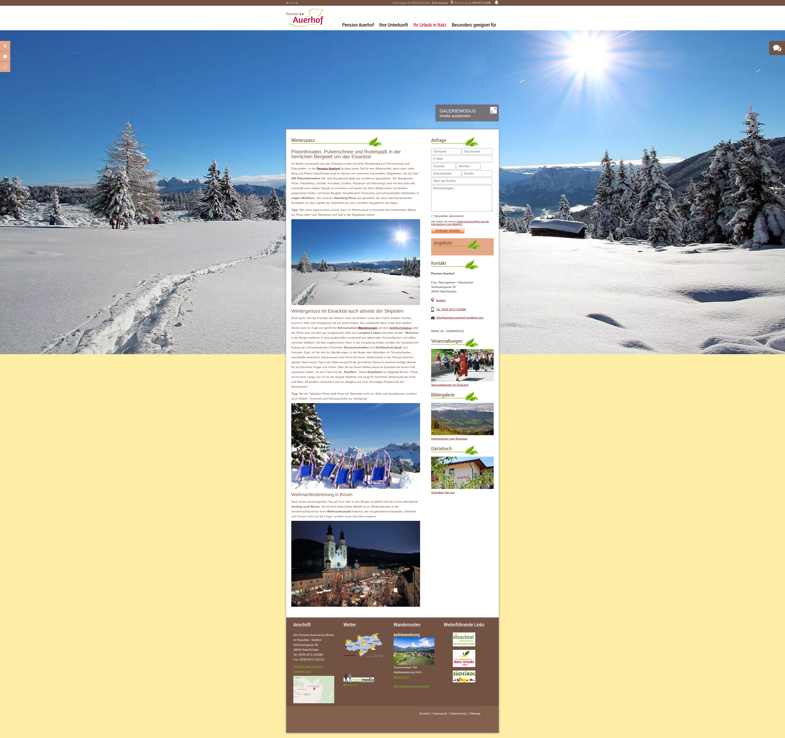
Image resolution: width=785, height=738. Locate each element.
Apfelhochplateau (400, 327)
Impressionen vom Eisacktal (449, 438)
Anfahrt (441, 300)
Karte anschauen (440, 2)
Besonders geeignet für (474, 25)
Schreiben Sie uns (443, 492)
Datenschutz (458, 713)
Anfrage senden (447, 230)
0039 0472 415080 (481, 2)
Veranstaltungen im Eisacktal (449, 384)
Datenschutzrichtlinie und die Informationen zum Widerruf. (460, 223)
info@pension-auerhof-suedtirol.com (459, 317)
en (296, 2)
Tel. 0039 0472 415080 (451, 309)
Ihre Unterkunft (393, 25)
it (292, 2)
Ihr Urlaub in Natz (429, 25)
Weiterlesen (401, 677)
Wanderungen (367, 327)
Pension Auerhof (358, 25)
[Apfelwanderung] (414, 651)
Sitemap (475, 713)
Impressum (440, 713)
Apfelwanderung (407, 634)
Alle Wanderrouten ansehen (412, 686)
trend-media (351, 685)
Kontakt (424, 713)
